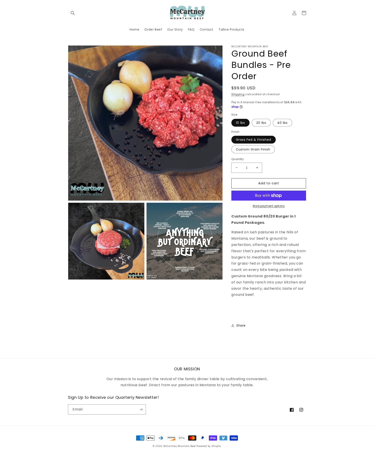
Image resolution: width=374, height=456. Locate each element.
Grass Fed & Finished (253, 139)
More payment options (269, 206)
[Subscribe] (141, 409)
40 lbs (282, 123)
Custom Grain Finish (253, 149)
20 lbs (261, 123)
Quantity (237, 159)
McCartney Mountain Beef (179, 446)
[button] (72, 13)
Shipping (238, 94)
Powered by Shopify (209, 446)
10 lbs (240, 123)
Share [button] (241, 325)
